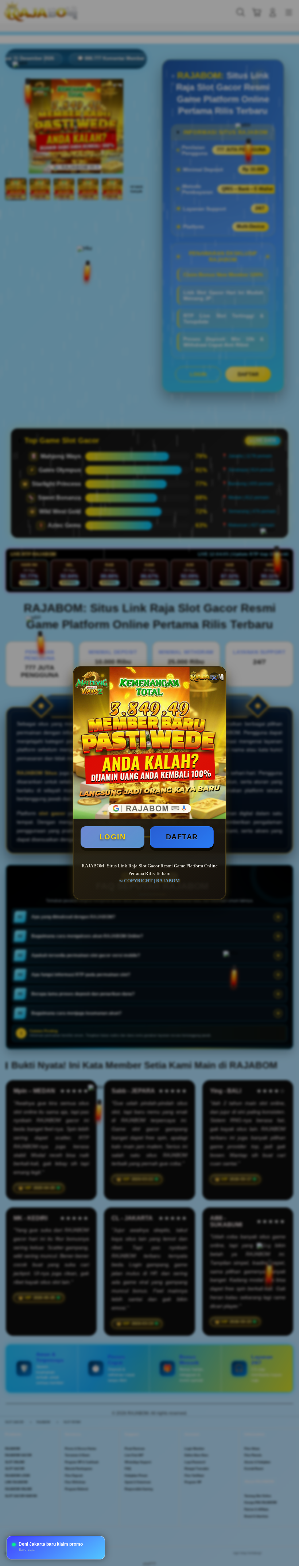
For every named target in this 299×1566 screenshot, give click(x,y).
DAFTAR (182, 837)
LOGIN (113, 837)
